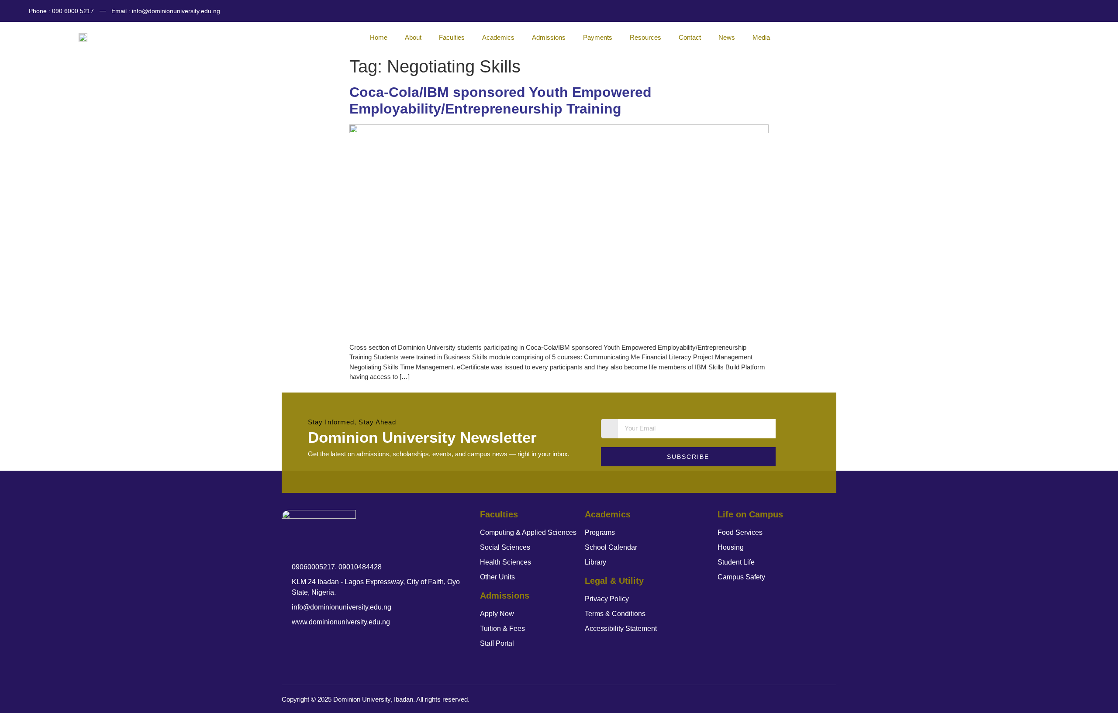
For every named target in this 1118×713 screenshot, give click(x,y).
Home (378, 37)
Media (761, 37)
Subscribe (688, 456)
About (413, 37)
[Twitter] (1067, 10)
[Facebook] (1050, 10)
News (726, 37)
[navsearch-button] (1072, 36)
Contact (690, 37)
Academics (498, 37)
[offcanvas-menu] (1084, 35)
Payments (597, 37)
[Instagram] (1084, 10)
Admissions (549, 37)
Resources (645, 37)
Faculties (452, 37)
